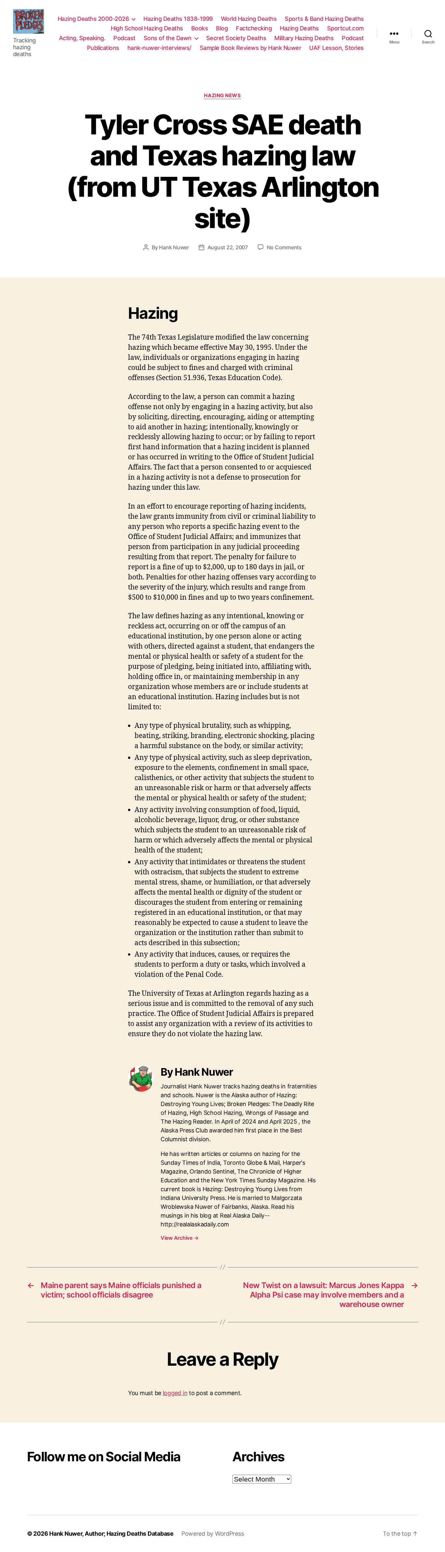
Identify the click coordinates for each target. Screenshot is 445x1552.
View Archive (179, 1238)
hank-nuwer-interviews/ (159, 47)
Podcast (124, 38)
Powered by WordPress (212, 1533)
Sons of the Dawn (168, 38)
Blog (222, 28)
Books (199, 28)
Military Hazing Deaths (304, 38)
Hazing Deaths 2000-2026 (93, 18)
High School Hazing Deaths (147, 28)
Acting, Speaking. (82, 38)
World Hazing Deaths (249, 18)
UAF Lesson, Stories (336, 47)
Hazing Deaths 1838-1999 (178, 18)
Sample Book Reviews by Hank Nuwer (250, 47)
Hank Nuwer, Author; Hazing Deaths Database (111, 1533)
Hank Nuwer (174, 247)
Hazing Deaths (299, 28)
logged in (175, 1393)
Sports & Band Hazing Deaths (324, 18)
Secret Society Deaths (236, 38)
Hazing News (222, 96)
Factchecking (254, 28)
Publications (103, 47)
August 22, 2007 (228, 247)
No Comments (284, 247)
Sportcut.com (345, 28)
